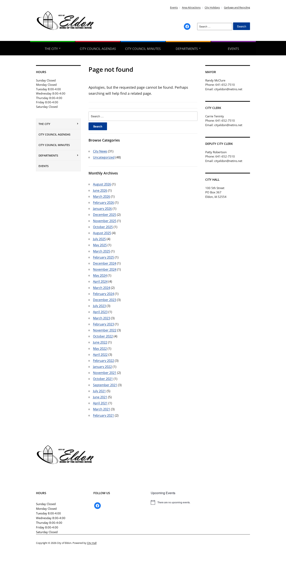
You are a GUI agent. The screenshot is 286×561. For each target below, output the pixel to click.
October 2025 (103, 227)
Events (174, 7)
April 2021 (100, 403)
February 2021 (103, 415)
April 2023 (100, 312)
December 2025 (104, 214)
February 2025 (103, 257)
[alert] (200, 502)
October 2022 (103, 336)
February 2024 (103, 294)
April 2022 (100, 354)
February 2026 (103, 202)
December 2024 (104, 263)
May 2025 (100, 245)
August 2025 (102, 233)
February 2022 (103, 360)
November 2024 (104, 269)
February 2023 (103, 324)
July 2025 (99, 239)
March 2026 (101, 196)
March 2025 (101, 251)
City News (100, 151)
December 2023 (104, 300)
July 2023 (99, 306)
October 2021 (103, 379)
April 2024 (100, 281)
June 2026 (100, 190)
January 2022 (102, 367)
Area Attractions (191, 7)
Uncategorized (104, 157)
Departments (187, 49)
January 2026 (102, 208)
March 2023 (101, 318)
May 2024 (100, 275)
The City (51, 49)
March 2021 (101, 409)
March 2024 (101, 288)
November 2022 (104, 330)
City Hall (92, 543)
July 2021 (99, 391)
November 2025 (104, 221)
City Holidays (212, 7)
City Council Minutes (143, 49)
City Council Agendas (98, 49)
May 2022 (100, 348)
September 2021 (105, 385)
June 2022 (100, 342)
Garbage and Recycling (237, 7)
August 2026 (102, 184)
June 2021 (100, 397)
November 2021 (104, 373)
